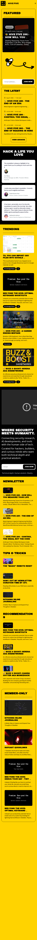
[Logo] (3, 3)
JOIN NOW (28, 81)
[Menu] (35, 3)
